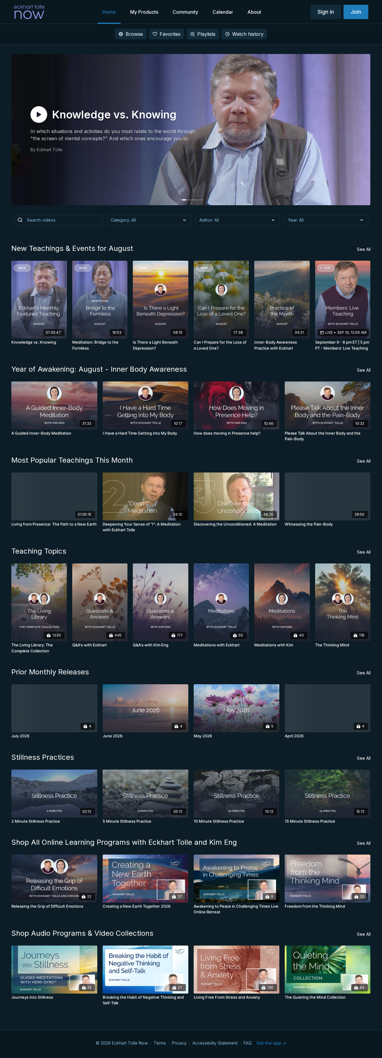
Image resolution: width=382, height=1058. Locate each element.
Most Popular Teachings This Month (72, 460)
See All (364, 249)
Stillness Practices (42, 757)
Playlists (206, 34)
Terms (160, 1042)
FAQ (248, 1042)
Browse (134, 34)
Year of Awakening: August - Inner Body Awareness (99, 369)
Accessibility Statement (215, 1042)
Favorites (170, 34)
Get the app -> (271, 1042)
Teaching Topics (38, 551)
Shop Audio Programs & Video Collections (82, 933)
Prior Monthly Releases (50, 672)
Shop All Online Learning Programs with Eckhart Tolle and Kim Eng (124, 842)
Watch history (248, 34)
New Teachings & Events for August (72, 248)
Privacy (179, 1042)
